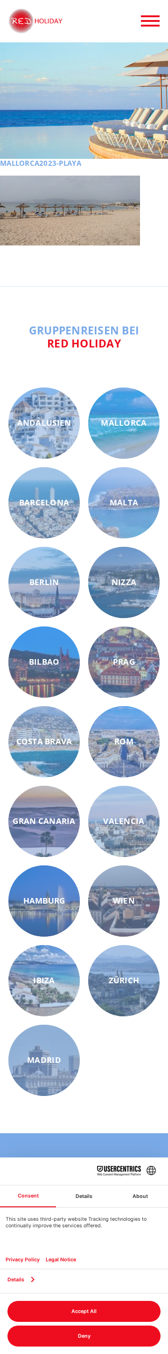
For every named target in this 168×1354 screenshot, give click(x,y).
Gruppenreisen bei (84, 337)
